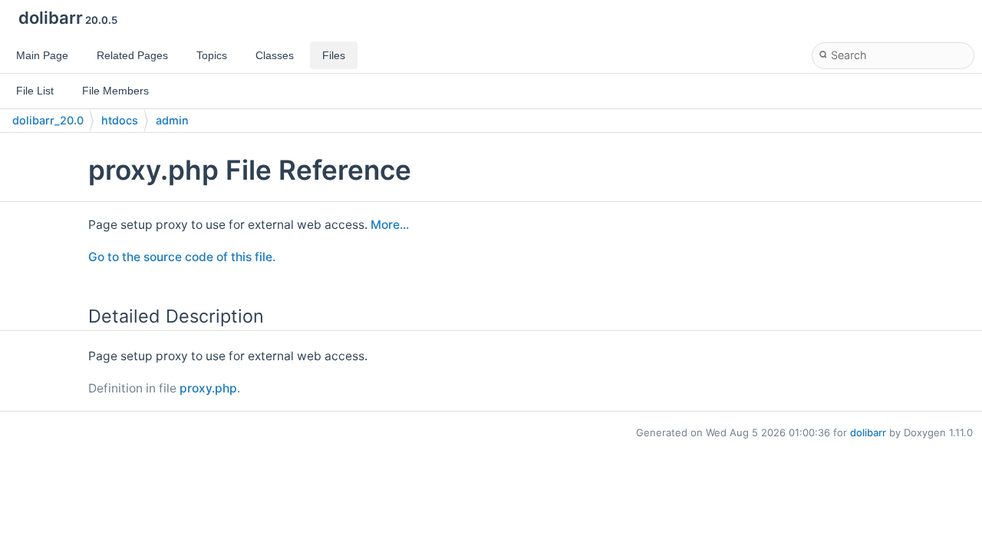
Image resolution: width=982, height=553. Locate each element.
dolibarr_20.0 (48, 120)
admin (172, 120)
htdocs (119, 120)
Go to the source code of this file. (181, 257)
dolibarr (868, 432)
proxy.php (208, 388)
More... (390, 224)
